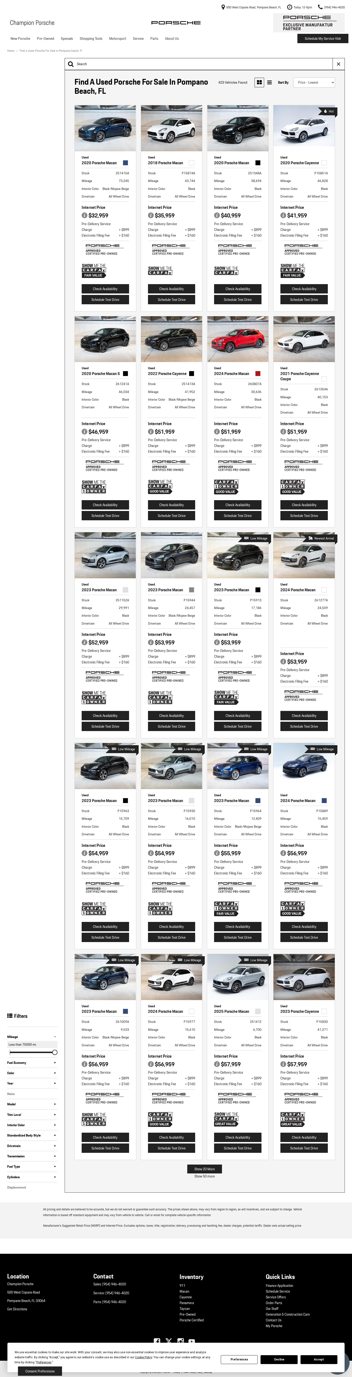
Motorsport (117, 38)
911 (182, 1286)
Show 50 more (204, 1176)
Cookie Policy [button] (143, 1357)
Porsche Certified (192, 1320)
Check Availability (105, 289)
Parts (154, 38)
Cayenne (186, 1297)
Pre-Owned (45, 38)
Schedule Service (278, 1291)
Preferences (239, 1359)
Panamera (187, 1303)
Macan (184, 1291)
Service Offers (276, 1297)
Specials (67, 38)
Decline (279, 1359)
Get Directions (17, 1309)
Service (138, 38)
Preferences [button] (43, 1362)
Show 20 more (204, 1169)
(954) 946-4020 (114, 1284)
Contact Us (273, 1320)
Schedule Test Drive (105, 300)
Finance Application (279, 1286)
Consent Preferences (40, 1371)
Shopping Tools (91, 38)
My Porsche (274, 1326)
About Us (172, 38)
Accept (319, 1359)
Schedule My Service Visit (323, 38)
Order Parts (274, 1303)
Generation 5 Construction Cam (288, 1314)
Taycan (185, 1309)
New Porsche (20, 38)
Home (11, 50)
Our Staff (272, 1309)
